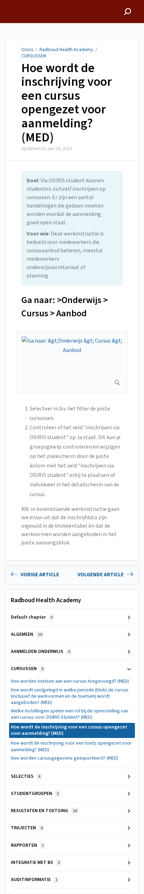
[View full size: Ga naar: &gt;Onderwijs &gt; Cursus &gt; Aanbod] (72, 362)
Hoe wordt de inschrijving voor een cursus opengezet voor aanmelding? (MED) (66, 103)
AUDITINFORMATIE (34, 879)
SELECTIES (25, 776)
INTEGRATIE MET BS (35, 862)
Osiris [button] (12, 3)
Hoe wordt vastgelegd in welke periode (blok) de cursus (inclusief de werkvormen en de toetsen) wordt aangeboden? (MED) (70, 696)
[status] (72, 228)
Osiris (27, 49)
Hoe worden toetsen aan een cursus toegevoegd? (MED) (70, 681)
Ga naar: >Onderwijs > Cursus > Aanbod (64, 307)
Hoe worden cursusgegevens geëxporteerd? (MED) (64, 758)
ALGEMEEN (26, 634)
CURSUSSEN (33, 55)
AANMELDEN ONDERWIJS (40, 651)
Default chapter (31, 617)
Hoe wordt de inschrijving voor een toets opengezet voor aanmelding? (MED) (71, 746)
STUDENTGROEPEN (35, 793)
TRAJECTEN (27, 827)
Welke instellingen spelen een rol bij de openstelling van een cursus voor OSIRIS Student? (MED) (69, 714)
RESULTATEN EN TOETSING (44, 810)
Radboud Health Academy (66, 49)
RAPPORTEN (27, 845)
